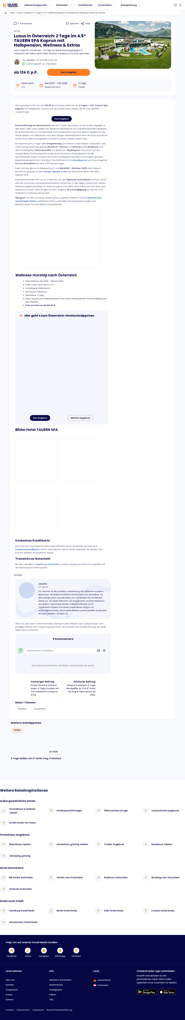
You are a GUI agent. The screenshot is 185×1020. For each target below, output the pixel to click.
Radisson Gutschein (115, 877)
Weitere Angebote (80, 418)
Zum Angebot (69, 72)
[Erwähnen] (104, 650)
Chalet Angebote (114, 844)
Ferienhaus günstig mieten (72, 844)
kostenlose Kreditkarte (27, 549)
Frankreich (22, 709)
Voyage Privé (39, 709)
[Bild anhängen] (98, 650)
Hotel (12, 13)
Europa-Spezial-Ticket (55, 171)
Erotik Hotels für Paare (22, 822)
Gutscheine (105, 5)
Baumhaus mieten (20, 844)
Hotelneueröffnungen (69, 810)
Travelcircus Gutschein (46, 564)
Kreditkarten (85, 5)
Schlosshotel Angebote (165, 810)
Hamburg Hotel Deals (21, 910)
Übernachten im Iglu (116, 810)
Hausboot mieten (161, 844)
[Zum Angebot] (61, 367)
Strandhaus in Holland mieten (22, 810)
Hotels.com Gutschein (70, 877)
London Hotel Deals (162, 910)
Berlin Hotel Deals (67, 910)
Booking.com (80, 160)
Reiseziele (62, 5)
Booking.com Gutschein (165, 877)
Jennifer (30, 60)
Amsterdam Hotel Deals (23, 922)
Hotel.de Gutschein (20, 889)
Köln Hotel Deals (113, 910)
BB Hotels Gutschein (21, 877)
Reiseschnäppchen (36, 5)
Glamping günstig (19, 856)
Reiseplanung (129, 5)
